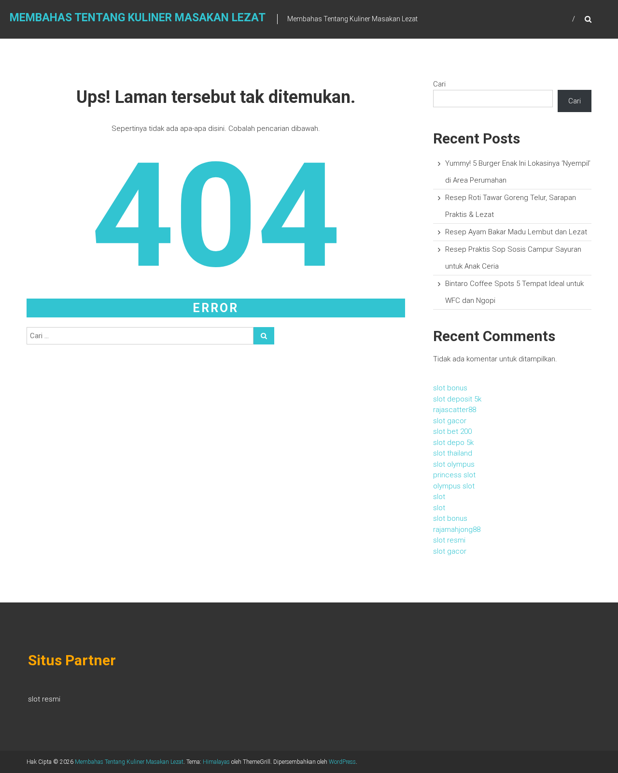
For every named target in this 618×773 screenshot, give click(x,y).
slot (439, 496)
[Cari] (263, 335)
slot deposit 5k (457, 399)
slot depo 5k (453, 442)
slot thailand (452, 453)
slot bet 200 (452, 431)
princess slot (454, 475)
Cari (439, 84)
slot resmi (449, 540)
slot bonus (450, 388)
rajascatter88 (454, 409)
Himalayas (216, 762)
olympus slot (454, 486)
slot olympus (454, 464)
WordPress (342, 762)
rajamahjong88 (456, 529)
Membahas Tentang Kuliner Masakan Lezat (138, 17)
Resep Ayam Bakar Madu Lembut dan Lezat (516, 232)
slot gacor (449, 420)
